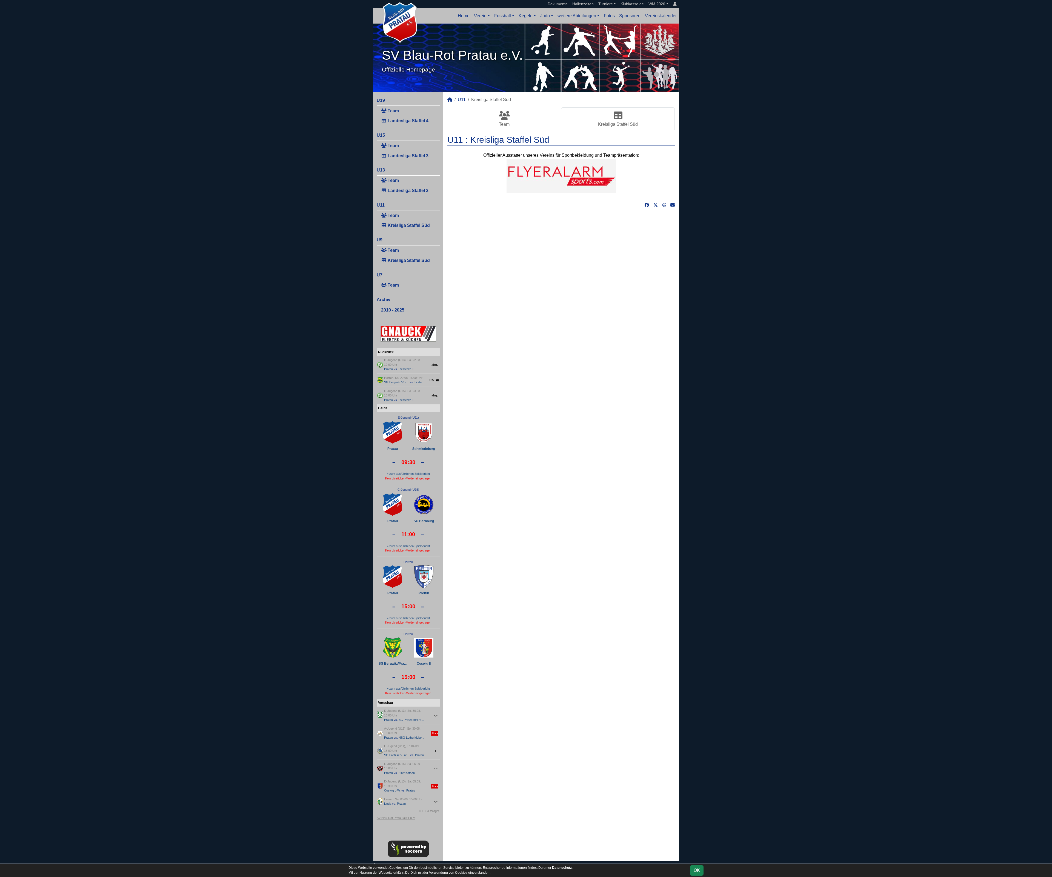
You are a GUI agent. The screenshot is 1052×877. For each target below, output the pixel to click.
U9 (379, 240)
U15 (381, 135)
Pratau (388, 369)
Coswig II (424, 663)
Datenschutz (562, 868)
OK (697, 870)
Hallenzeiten (583, 4)
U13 (381, 170)
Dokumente (558, 4)
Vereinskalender (661, 15)
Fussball (502, 15)
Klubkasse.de (632, 4)
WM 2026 (656, 4)
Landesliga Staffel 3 (407, 155)
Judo (545, 15)
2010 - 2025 (392, 310)
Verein (480, 15)
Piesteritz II (406, 369)
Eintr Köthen (407, 773)
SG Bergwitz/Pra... (396, 382)
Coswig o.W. (392, 790)
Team (393, 110)
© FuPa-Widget (429, 811)
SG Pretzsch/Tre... (411, 719)
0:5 (431, 380)
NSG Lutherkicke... (411, 737)
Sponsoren (630, 15)
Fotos (609, 15)
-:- (436, 715)
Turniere (605, 4)
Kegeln (526, 15)
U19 (381, 100)
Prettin (424, 593)
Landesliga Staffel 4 (407, 120)
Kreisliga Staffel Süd (408, 225)
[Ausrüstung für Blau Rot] (561, 175)
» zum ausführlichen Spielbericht (408, 473)
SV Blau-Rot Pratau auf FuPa (396, 817)
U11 (381, 205)
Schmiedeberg (423, 449)
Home (464, 15)
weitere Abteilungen (577, 15)
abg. (434, 364)
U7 (379, 275)
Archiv (383, 299)
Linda (418, 382)
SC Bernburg (424, 521)
